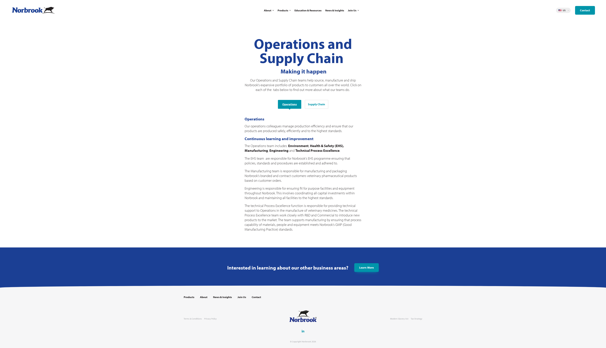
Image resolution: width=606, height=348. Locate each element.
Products (283, 10)
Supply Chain (316, 104)
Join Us (352, 10)
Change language (568, 10)
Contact (585, 10)
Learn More (366, 267)
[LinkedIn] (303, 331)
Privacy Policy (210, 318)
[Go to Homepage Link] (33, 10)
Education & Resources (307, 10)
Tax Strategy (416, 318)
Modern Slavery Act (399, 318)
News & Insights (334, 10)
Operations (289, 104)
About (267, 10)
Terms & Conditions (193, 318)
